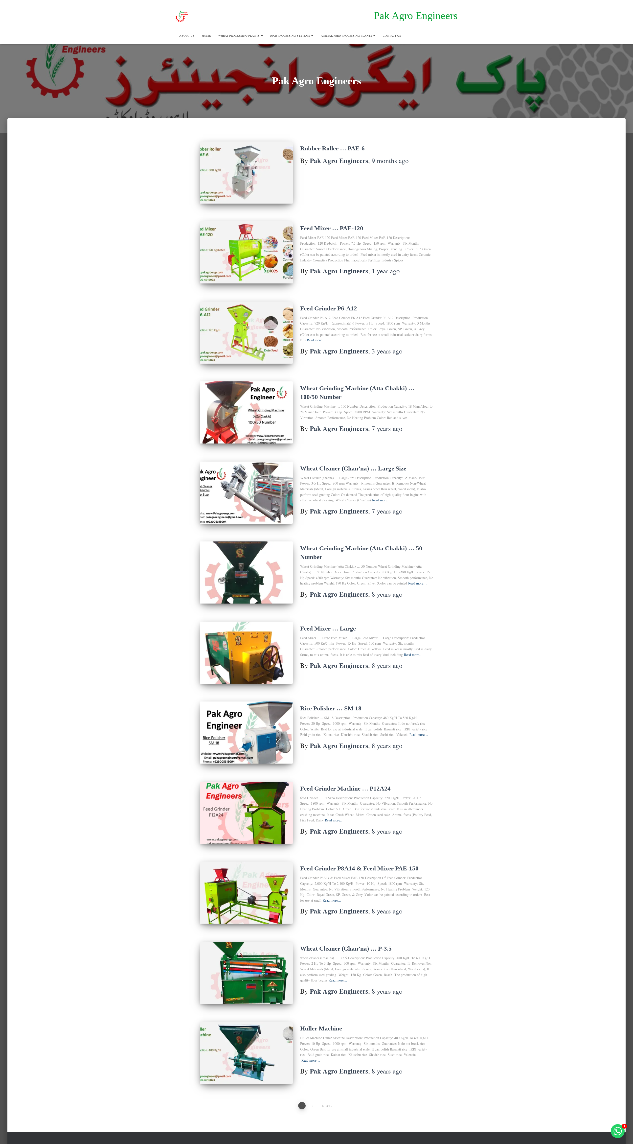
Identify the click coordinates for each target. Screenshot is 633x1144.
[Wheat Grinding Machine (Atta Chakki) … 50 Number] (246, 572)
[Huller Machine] (246, 1053)
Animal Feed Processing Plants (347, 35)
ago (390, 160)
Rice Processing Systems (290, 35)
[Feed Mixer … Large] (246, 653)
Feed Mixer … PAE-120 (331, 228)
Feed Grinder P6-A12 (328, 308)
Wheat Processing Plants (239, 35)
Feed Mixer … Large (328, 628)
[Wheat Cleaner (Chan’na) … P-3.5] (246, 973)
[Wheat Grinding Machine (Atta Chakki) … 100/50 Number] (246, 412)
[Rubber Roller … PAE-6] (246, 172)
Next (326, 1106)
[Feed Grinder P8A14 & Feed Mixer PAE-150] (246, 893)
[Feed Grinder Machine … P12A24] (246, 813)
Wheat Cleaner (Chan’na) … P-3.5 (346, 948)
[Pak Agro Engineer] (182, 16)
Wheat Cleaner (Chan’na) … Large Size (353, 468)
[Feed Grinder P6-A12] (246, 333)
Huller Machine (321, 1028)
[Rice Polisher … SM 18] (246, 732)
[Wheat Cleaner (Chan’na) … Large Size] (246, 493)
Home (206, 35)
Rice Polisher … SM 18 (331, 708)
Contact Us (392, 35)
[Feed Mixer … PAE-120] (246, 252)
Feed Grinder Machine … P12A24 (345, 788)
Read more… (316, 340)
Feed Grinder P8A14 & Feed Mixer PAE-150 (359, 868)
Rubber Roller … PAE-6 (332, 148)
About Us (186, 35)
